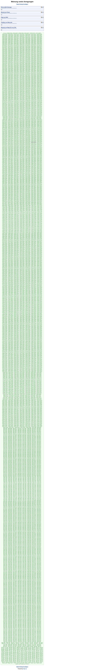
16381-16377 (22, 250)
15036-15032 (39, 287)
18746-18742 (39, 184)
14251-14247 (16, 309)
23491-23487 (16, 52)
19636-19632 (22, 159)
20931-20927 (22, 123)
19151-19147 (16, 173)
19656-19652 (39, 158)
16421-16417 (16, 249)
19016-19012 (10, 177)
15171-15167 (4, 284)
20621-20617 (16, 132)
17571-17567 (22, 217)
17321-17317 (27, 223)
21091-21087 (38, 118)
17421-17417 (33, 221)
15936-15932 (10, 262)
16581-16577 (33, 244)
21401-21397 (4, 111)
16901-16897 (27, 235)
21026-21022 (33, 120)
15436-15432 (22, 276)
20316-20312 (4, 141)
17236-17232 (4, 226)
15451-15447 (4, 276)
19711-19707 (16, 157)
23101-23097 (21, 63)
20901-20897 (16, 124)
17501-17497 (22, 219)
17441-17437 (10, 221)
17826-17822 (10, 210)
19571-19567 (16, 161)
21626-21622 (27, 104)
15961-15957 (22, 261)
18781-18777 (39, 183)
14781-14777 (10, 295)
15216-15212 (33, 282)
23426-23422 (10, 54)
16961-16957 (39, 233)
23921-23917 (4, 40)
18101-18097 (16, 202)
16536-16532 (4, 246)
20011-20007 (33, 149)
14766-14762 (27, 295)
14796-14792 (33, 294)
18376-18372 (22, 194)
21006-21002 (16, 121)
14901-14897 (33, 291)
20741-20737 (39, 128)
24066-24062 (39, 36)
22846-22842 (33, 70)
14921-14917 (10, 291)
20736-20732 (4, 129)
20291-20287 (33, 141)
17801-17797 (39, 210)
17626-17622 (39, 215)
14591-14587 (27, 299)
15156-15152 (22, 284)
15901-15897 (10, 263)
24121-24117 (16, 35)
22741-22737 (33, 73)
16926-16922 (39, 234)
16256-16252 (4, 254)
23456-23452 (16, 53)
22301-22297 (16, 85)
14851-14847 (10, 293)
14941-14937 (27, 290)
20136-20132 (10, 146)
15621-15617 (10, 271)
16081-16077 (4, 259)
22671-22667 (33, 75)
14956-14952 (10, 290)
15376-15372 (10, 278)
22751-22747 (22, 73)
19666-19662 (27, 158)
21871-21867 (27, 97)
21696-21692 (27, 102)
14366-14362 (4, 306)
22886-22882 (27, 69)
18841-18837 (10, 182)
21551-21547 (33, 106)
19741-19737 (22, 156)
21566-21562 (16, 106)
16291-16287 (4, 253)
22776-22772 (33, 72)
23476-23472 (33, 52)
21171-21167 (27, 116)
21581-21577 (39, 105)
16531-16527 (10, 246)
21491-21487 (22, 108)
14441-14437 (39, 303)
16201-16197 (27, 255)
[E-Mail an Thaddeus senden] (42, 22)
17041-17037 (27, 231)
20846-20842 (39, 125)
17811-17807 (27, 210)
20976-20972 (10, 122)
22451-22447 (4, 81)
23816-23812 (4, 43)
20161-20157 (22, 145)
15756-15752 (16, 267)
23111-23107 (10, 63)
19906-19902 (33, 151)
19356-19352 (22, 167)
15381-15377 (4, 278)
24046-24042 (22, 37)
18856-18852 (33, 181)
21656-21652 (33, 103)
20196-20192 (22, 144)
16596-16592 (16, 244)
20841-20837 (4, 126)
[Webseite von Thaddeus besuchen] (41, 22)
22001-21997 (39, 93)
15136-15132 (5, 285)
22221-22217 (27, 87)
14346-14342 (27, 306)
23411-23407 (27, 54)
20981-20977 (4, 122)
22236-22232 (10, 87)
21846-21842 (16, 98)
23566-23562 (10, 50)
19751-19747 (10, 156)
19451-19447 (33, 164)
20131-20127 (16, 146)
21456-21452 (22, 109)
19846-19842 (22, 153)
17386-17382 (33, 222)
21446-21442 (33, 109)
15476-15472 (16, 275)
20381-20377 (10, 139)
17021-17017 (10, 232)
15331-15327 (22, 279)
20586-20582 (16, 133)
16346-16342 (22, 251)
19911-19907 (27, 151)
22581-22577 (16, 77)
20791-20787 (22, 127)
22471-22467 (22, 80)
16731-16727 (22, 240)
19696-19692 (33, 157)
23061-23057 (27, 64)
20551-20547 (16, 134)
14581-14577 (39, 299)
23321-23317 (10, 57)
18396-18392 (39, 193)
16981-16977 (16, 233)
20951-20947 (39, 122)
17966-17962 (10, 206)
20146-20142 (39, 145)
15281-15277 (39, 280)
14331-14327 (4, 307)
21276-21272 (27, 113)
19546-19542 (4, 162)
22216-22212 (33, 87)
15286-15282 (33, 280)
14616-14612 (39, 298)
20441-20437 (22, 137)
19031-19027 (33, 176)
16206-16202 (22, 255)
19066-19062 (33, 175)
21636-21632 (16, 104)
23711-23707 (4, 46)
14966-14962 (39, 289)
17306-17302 (4, 224)
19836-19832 (33, 153)
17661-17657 (39, 214)
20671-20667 (39, 130)
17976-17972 (39, 205)
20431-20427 (33, 137)
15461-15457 (33, 275)
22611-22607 (22, 76)
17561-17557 (33, 217)
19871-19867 (33, 152)
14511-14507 (39, 301)
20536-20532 (33, 134)
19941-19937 (33, 150)
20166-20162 (16, 145)
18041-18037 (4, 204)
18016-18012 (33, 204)
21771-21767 (22, 100)
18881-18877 (4, 181)
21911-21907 (22, 96)
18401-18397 (33, 193)
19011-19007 (16, 177)
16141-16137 (16, 257)
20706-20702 (39, 129)
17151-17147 (22, 228)
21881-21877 (16, 97)
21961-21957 (4, 95)
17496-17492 (27, 219)
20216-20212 (39, 143)
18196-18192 (27, 199)
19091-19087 (4, 175)
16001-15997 (16, 260)
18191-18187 (33, 199)
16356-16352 (10, 251)
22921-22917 (27, 68)
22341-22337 (10, 84)
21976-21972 (27, 94)
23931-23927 (33, 39)
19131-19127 (39, 173)
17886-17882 (22, 208)
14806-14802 (22, 294)
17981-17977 (33, 205)
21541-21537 (4, 107)
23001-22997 (16, 66)
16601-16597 (10, 244)
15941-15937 (4, 262)
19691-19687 (39, 157)
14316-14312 (22, 307)
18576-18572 (33, 188)
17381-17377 (39, 222)
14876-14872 (22, 292)
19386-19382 (27, 166)
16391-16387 (10, 250)
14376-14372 (33, 305)
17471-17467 (16, 220)
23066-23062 (22, 64)
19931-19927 (4, 151)
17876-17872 (33, 208)
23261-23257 (39, 58)
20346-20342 (10, 140)
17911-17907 (33, 207)
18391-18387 (4, 194)
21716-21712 (4, 102)
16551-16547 (27, 245)
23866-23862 (27, 41)
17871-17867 (39, 208)
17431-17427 (22, 221)
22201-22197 (10, 88)
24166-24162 (4, 34)
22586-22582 (10, 77)
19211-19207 (27, 171)
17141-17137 (33, 228)
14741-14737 (16, 296)
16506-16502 (39, 246)
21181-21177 (16, 116)
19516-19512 (39, 162)
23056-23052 (33, 64)
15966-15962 (16, 261)
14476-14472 (39, 302)
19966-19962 (4, 150)
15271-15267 (10, 281)
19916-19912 (22, 151)
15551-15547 (10, 273)
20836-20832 (10, 126)
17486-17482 (39, 219)
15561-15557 (39, 272)
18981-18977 (10, 178)
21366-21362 (4, 112)
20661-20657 (10, 131)
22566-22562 (33, 77)
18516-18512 (22, 190)
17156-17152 (16, 228)
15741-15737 (33, 267)
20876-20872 (4, 125)
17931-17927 (10, 207)
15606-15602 (27, 271)
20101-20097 (10, 147)
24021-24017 (10, 38)
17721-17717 (10, 213)
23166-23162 (27, 61)
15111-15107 (33, 285)
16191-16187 (39, 255)
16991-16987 (4, 233)
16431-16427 (4, 249)
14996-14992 (4, 289)
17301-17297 (10, 224)
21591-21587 (27, 105)
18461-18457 (4, 192)
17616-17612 (10, 216)
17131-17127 (5, 229)
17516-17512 (4, 219)
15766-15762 (4, 267)
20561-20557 (4, 134)
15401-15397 (22, 277)
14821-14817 (4, 294)
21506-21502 (4, 108)
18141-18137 (10, 201)
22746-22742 (27, 73)
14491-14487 (22, 302)
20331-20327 (27, 140)
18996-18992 (33, 177)
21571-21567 (10, 106)
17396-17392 (22, 222)
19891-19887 (10, 152)
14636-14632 (16, 298)
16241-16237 (22, 254)
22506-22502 (22, 79)
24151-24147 (22, 34)
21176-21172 (22, 116)
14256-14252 (10, 309)
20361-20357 (33, 139)
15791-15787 (16, 266)
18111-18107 (4, 202)
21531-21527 (16, 107)
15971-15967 (10, 261)
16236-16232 (27, 254)
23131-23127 (27, 62)
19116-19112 (16, 174)
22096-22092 (10, 91)
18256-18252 (39, 197)
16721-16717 (33, 240)
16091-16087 (33, 258)
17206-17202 (39, 226)
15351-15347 (39, 278)
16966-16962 (33, 233)
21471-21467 (4, 109)
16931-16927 (33, 234)
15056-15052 (16, 287)
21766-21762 (27, 100)
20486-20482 (10, 136)
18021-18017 (27, 204)
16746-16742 (4, 240)
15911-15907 (39, 262)
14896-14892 (39, 291)
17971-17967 (4, 206)
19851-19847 (16, 153)
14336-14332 (39, 306)
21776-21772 (16, 100)
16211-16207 (16, 255)
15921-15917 (27, 262)
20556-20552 (10, 134)
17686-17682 (10, 214)
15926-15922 (22, 262)
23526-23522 (16, 51)
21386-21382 (22, 111)
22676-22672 (27, 75)
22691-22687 (10, 75)
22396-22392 (27, 82)
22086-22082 (22, 91)
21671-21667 (16, 103)
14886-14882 (10, 292)
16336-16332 (33, 251)
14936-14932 (33, 290)
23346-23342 (22, 56)
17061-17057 (4, 231)
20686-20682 (22, 130)
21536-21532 (10, 107)
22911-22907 (39, 68)
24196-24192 (9, 33)
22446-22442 (10, 81)
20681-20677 (27, 130)
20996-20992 (27, 121)
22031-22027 (4, 93)
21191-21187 (5, 116)
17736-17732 (33, 212)
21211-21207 (22, 115)
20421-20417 (4, 138)
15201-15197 (10, 283)
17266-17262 (10, 225)
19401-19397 (10, 166)
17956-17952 (22, 206)
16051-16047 (39, 259)
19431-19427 (16, 165)
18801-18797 (16, 183)
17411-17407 (4, 222)
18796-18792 (22, 183)
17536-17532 (22, 218)
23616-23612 (33, 48)
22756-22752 (16, 73)
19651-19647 (4, 159)
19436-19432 (10, 165)
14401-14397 (4, 305)
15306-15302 (10, 280)
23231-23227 (33, 59)
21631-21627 (22, 104)
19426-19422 (22, 165)
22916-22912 (33, 68)
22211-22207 (39, 87)
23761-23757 (27, 44)
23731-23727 (22, 45)
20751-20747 (27, 128)
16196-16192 (33, 255)
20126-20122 (22, 146)
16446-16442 (27, 248)
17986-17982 (27, 205)
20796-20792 (16, 127)
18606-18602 (39, 187)
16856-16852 (39, 236)
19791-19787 (4, 155)
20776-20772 (39, 127)
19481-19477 (39, 163)
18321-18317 (4, 196)
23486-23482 (22, 52)
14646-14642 (4, 298)
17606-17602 (22, 216)
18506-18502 (33, 190)
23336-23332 (33, 56)
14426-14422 (16, 304)
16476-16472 (33, 247)
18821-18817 (33, 182)
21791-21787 (39, 99)
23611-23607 (39, 48)
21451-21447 (27, 109)
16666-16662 (16, 242)
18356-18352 (4, 195)
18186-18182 (39, 199)
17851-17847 (22, 209)
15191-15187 (22, 283)
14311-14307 (27, 307)
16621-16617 (27, 243)
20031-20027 (10, 149)
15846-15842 (33, 264)
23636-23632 (10, 48)
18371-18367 (27, 194)
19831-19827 (39, 153)
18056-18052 (27, 203)
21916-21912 (16, 96)
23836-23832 (22, 42)
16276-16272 (22, 253)
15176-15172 (39, 283)
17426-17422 (27, 221)
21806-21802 (22, 99)
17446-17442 (4, 221)
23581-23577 (33, 49)
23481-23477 (27, 52)
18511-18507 (27, 190)
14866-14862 (33, 292)
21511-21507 (39, 107)
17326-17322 (22, 223)
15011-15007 (27, 288)
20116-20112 (33, 146)
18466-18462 (39, 191)
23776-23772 (10, 44)
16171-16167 (22, 256)
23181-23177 (10, 61)
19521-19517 (33, 162)
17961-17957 (16, 206)
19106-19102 (27, 174)
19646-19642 (10, 159)
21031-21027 (27, 120)
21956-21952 (10, 95)
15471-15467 (22, 275)
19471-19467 (10, 164)
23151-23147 (4, 62)
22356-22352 (33, 83)
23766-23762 (22, 44)
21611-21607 (4, 105)
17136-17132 (39, 228)
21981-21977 (22, 94)
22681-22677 (22, 75)
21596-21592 (22, 105)
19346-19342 (33, 167)
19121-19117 (10, 174)
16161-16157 (33, 256)
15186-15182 (27, 283)
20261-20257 (27, 142)
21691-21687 (33, 102)
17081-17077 (22, 230)
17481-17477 (4, 220)
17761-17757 (4, 212)
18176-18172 (10, 200)
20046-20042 (33, 148)
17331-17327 (16, 223)
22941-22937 (4, 68)
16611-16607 (39, 243)
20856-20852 (27, 125)
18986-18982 (4, 178)
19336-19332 (4, 168)
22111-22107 (33, 90)
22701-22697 (39, 74)
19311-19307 (33, 168)
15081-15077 (27, 286)
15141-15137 (39, 284)
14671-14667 (16, 297)
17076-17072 (27, 230)
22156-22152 (22, 89)
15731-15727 (4, 268)
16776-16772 (10, 239)
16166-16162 (27, 256)
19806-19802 (27, 154)
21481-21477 (33, 108)
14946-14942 (22, 290)
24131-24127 (5, 35)
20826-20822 (22, 126)
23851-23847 (4, 42)
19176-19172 (27, 172)
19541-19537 (10, 162)
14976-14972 (27, 289)
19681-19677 (10, 158)
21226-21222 (4, 115)
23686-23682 (33, 46)
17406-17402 (10, 222)
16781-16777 (4, 239)
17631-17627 (33, 215)
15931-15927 (16, 262)
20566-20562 (39, 133)
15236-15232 (10, 282)
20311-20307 (10, 141)
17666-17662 (33, 214)
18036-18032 (10, 204)
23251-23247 (10, 59)
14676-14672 (10, 297)
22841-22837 (39, 70)
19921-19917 (16, 151)
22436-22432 (22, 81)
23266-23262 (33, 58)
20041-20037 (39, 148)
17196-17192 (10, 227)
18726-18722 (22, 185)
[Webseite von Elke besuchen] (41, 7)
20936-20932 (16, 123)
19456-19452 (27, 164)
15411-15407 (10, 277)
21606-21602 (10, 105)
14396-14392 (10, 305)
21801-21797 (27, 99)
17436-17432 (16, 221)
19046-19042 (16, 176)
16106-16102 (16, 258)
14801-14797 (27, 294)
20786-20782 (27, 127)
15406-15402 (16, 277)
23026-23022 (27, 65)
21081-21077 (10, 119)
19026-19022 (39, 176)
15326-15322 (27, 279)
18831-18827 (22, 182)
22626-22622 (4, 76)
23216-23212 (10, 60)
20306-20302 (16, 141)
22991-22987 (27, 66)
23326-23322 (4, 57)
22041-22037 (33, 92)
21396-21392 (10, 111)
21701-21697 (22, 102)
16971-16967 (27, 233)
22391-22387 (33, 82)
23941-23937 (22, 39)
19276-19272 (33, 169)
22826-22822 (16, 71)
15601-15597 (33, 271)
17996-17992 (16, 205)
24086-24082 (16, 36)
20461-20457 (39, 136)
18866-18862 (22, 181)
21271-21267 (33, 113)
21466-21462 (10, 109)
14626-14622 (27, 298)
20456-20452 (4, 137)
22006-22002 (33, 93)
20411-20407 (16, 138)
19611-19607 (10, 160)
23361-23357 (4, 56)
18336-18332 (27, 195)
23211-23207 (16, 60)
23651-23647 (33, 47)
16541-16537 (39, 245)
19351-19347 (27, 167)
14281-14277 (22, 308)
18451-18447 (16, 192)
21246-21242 (22, 114)
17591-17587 (39, 216)
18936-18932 (22, 179)
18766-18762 (16, 184)
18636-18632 (4, 187)
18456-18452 (10, 192)
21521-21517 (27, 107)
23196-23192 (33, 60)
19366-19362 (10, 167)
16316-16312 (16, 252)
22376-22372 (10, 83)
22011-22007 (27, 93)
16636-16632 (10, 243)
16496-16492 (10, 247)
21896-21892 (39, 96)
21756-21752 (39, 100)
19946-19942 (27, 150)
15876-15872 (39, 263)
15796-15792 (10, 266)
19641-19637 (16, 159)
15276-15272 (4, 281)
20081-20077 (33, 147)
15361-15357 (27, 278)
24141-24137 (33, 34)
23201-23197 (27, 60)
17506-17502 (16, 219)
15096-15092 (10, 286)
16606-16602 (4, 244)
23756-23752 (33, 44)
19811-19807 (22, 154)
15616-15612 (16, 271)
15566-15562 (33, 272)
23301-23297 (33, 57)
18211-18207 (10, 199)
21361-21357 (10, 112)
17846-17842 (27, 209)
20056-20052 (22, 148)
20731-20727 (10, 129)
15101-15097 (4, 286)
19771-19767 (27, 155)
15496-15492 (33, 274)
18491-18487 (10, 191)
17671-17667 (27, 214)
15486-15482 (4, 275)
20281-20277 (4, 142)
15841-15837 (39, 264)
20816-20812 (33, 126)
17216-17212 (27, 226)
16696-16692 (22, 241)
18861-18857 (27, 181)
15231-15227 (16, 282)
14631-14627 (22, 298)
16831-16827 (27, 237)
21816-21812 (10, 99)
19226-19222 (10, 171)
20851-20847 (33, 125)
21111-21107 (16, 118)
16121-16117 (39, 257)
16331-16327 (39, 251)
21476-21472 (39, 108)
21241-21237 (27, 114)
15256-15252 (27, 281)
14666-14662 (22, 297)
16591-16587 (22, 244)
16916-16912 (10, 235)
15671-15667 (33, 269)
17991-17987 (22, 205)
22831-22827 (10, 71)
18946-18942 (10, 179)
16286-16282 (10, 253)
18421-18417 (10, 193)
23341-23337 (27, 56)
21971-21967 (33, 94)
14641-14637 (10, 298)
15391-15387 (33, 277)
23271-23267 (27, 58)
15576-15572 (22, 272)
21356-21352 (16, 112)
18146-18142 (4, 201)
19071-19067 (27, 175)
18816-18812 (39, 182)
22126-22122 (16, 90)
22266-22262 (16, 86)
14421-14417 (22, 304)
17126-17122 (10, 229)
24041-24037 (27, 37)
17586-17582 (4, 217)
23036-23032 (16, 65)
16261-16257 (39, 253)
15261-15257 (22, 281)
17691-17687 (4, 214)
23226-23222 (39, 59)
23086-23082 (39, 63)
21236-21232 (33, 114)
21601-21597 (16, 105)
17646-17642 (16, 215)
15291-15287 (27, 280)
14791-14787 (39, 294)
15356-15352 (33, 278)
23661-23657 (22, 47)
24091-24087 (10, 36)
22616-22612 (16, 76)
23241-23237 (22, 59)
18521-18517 (16, 190)
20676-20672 (33, 130)
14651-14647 (39, 297)
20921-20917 (33, 123)
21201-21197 (33, 115)
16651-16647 (33, 242)
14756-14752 (39, 295)
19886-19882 (16, 152)
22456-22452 (39, 80)
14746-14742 (10, 296)
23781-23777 (4, 44)
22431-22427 (27, 81)
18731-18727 (16, 185)
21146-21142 (16, 117)
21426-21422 (16, 110)
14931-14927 (39, 290)
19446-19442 (39, 164)
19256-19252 (16, 170)
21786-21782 (4, 100)
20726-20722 (16, 129)
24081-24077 (22, 36)
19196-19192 (4, 172)
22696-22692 (4, 75)
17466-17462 (22, 220)
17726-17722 (4, 213)
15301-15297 (16, 280)
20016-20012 (27, 149)
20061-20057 (16, 148)
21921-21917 (10, 96)
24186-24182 (21, 33)
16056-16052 (33, 259)
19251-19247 (22, 170)
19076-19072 (22, 175)
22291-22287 (27, 85)
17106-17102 (33, 229)
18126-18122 (28, 201)
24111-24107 (27, 35)
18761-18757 (22, 184)
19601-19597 (22, 160)
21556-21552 (27, 106)
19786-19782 (10, 155)
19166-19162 (39, 172)
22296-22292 (22, 85)
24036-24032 (33, 37)
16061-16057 (27, 259)
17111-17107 (27, 229)
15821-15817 (22, 265)
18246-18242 (10, 198)
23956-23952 (4, 39)
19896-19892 (4, 152)
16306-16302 (27, 252)
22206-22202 (4, 88)
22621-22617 (10, 76)
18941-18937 (16, 179)
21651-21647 (39, 103)
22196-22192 (16, 88)
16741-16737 (10, 240)
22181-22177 (33, 88)
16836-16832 (22, 237)
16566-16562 (10, 245)
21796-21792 (33, 99)
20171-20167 (10, 145)
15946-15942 (39, 261)
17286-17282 (27, 224)
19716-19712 (10, 157)
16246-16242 (16, 254)
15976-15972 (4, 261)
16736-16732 (16, 240)
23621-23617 (27, 48)
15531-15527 (33, 273)
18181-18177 (4, 200)
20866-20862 (16, 125)
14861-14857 (39, 292)
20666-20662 (4, 131)
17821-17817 (16, 210)
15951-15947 (33, 261)
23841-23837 (16, 42)
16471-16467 (39, 247)
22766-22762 (4, 73)
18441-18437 (27, 192)
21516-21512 (33, 107)
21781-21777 (10, 100)
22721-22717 (16, 74)
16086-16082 (39, 258)
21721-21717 (39, 101)
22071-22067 (39, 91)
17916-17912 (27, 207)
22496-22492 (33, 79)
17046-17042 (22, 231)
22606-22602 (27, 76)
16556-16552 (22, 245)
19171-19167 (33, 172)
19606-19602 (16, 160)
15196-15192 (16, 283)
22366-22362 (22, 83)
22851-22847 (27, 70)
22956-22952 (27, 67)
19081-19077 (16, 175)
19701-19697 (27, 157)
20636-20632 (39, 131)
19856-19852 (10, 153)
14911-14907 (22, 291)
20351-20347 (4, 140)
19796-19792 (39, 154)
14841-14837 (22, 293)
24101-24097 (39, 35)
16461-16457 (10, 248)
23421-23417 (16, 54)
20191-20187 (27, 144)
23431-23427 (4, 54)
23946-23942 (16, 39)
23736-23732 (16, 45)
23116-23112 (4, 63)
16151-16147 (4, 257)
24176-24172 (32, 33)
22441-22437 (16, 81)
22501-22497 (27, 79)
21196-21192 (39, 115)
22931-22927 (16, 68)
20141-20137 (5, 146)
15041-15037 (33, 287)
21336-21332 (39, 112)
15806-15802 (39, 265)
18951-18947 (4, 179)
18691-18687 (22, 186)
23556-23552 (22, 50)
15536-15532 (27, 273)
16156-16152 (39, 256)
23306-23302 (27, 57)
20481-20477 (16, 136)
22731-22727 (4, 74)
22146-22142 (33, 89)
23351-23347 (16, 56)
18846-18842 (4, 182)
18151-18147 (39, 200)
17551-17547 (4, 218)
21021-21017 (39, 120)
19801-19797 (33, 154)
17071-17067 (33, 230)
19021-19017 (4, 177)
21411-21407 (33, 110)
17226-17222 (16, 226)
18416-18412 (16, 193)
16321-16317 (10, 252)
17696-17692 (39, 213)
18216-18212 (4, 199)
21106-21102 (21, 118)
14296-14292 (4, 308)
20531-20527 (39, 134)
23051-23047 (39, 64)
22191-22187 (22, 88)
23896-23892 (33, 40)
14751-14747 (4, 296)
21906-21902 (27, 96)
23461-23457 (10, 53)
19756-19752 (4, 156)
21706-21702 (16, 102)
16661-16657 (22, 242)
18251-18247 (4, 198)
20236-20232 (16, 143)
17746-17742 (22, 212)
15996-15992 (22, 260)
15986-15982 (33, 260)
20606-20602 (33, 132)
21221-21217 (10, 115)
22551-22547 (10, 78)
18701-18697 (10, 186)
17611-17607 (16, 216)
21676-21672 (10, 103)
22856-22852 (22, 70)
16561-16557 (16, 245)
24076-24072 (27, 36)
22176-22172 (39, 88)
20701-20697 (4, 130)
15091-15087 (16, 286)
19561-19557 (27, 161)
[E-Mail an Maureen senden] (42, 12)
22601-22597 (33, 76)
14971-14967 (33, 289)
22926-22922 (22, 68)
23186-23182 (4, 61)
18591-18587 (16, 188)
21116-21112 (10, 118)
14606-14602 (10, 299)
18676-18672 (39, 186)
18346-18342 (16, 195)
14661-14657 (27, 297)
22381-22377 (4, 83)
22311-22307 (4, 85)
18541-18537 (33, 189)
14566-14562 (16, 300)
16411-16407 (27, 249)
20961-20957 (27, 122)
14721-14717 (39, 296)
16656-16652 (27, 242)
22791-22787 (16, 72)
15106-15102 (39, 285)
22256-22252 (27, 86)
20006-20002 (39, 149)
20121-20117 (28, 146)
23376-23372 (27, 55)
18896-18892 (27, 180)
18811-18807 (4, 183)
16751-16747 (39, 239)
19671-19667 (22, 158)
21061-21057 (33, 119)
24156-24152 (16, 34)
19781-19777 (16, 155)
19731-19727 (33, 156)
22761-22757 (10, 73)
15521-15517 (4, 274)
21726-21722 (33, 101)
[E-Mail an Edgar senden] (42, 17)
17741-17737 (27, 212)
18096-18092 (22, 202)
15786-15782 (22, 266)
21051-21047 (4, 120)
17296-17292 (16, 224)
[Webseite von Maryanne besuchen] (41, 27)
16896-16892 (33, 235)
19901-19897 (39, 151)
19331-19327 (10, 168)
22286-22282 (33, 85)
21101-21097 (27, 118)
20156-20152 (27, 145)
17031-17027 (39, 231)
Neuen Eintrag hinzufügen (22, 4)
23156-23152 (39, 61)
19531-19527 (22, 162)
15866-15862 (10, 264)
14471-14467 (4, 303)
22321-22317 (33, 84)
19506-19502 (10, 163)
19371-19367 (4, 167)
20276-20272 (10, 142)
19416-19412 (33, 165)
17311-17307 (39, 223)
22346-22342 (4, 84)
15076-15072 (33, 286)
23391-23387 (10, 55)
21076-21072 (16, 119)
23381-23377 (22, 55)
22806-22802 (39, 71)
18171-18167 (16, 200)
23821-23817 (39, 42)
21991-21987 (10, 94)
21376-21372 (33, 111)
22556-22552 (4, 78)
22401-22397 (22, 82)
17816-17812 (22, 210)
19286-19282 (22, 169)
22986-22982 (33, 66)
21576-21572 (4, 106)
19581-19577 (4, 161)
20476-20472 (22, 136)
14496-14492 (16, 302)
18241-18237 (16, 198)
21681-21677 (4, 103)
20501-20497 (33, 135)
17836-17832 (39, 209)
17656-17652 (4, 215)
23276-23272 (22, 58)
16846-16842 (10, 237)
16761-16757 (27, 239)
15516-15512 (10, 274)
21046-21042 (10, 120)
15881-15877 (33, 263)
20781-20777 (33, 127)
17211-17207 (33, 226)
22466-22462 (27, 80)
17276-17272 (39, 224)
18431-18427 (39, 192)
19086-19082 (10, 175)
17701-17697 (33, 213)
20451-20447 (10, 137)
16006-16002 (10, 260)
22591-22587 (4, 77)
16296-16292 (39, 252)
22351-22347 (39, 83)
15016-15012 (22, 288)
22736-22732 (39, 73)
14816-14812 (10, 294)
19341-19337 (39, 167)
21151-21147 (10, 117)
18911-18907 (10, 180)
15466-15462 (27, 275)
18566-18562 (4, 189)
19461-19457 (22, 164)
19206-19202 (33, 171)
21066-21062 (27, 119)
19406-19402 (4, 166)
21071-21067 (22, 119)
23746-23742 (4, 45)
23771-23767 (16, 44)
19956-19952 (16, 150)
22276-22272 (4, 86)
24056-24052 (10, 37)
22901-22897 (10, 69)
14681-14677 (4, 297)
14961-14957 (4, 290)
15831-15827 (10, 265)
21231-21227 (39, 114)
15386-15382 (39, 277)
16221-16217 (4, 255)
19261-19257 (10, 170)
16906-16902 (22, 235)
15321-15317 (33, 279)
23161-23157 (33, 61)
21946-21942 (22, 95)
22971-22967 (10, 67)
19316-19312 (27, 168)
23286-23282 (10, 58)
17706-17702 (27, 213)
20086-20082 (27, 147)
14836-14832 (27, 293)
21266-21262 (39, 113)
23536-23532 (4, 51)
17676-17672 (22, 214)
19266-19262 (4, 170)
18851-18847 (39, 181)
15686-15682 (16, 269)
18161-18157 (27, 200)
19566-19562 (22, 161)
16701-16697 (16, 241)
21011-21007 (10, 121)
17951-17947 (27, 206)
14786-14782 (4, 295)
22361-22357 (27, 83)
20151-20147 (33, 145)
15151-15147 (27, 284)
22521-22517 (4, 79)
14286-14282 (16, 308)
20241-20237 (10, 143)
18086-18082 (33, 202)
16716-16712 (39, 240)
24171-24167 (38, 33)
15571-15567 (27, 272)
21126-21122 (38, 117)
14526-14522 (22, 301)
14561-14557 (22, 300)
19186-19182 (16, 172)
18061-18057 (22, 203)
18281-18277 (10, 197)
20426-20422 (39, 137)
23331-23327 (39, 56)
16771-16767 (16, 239)
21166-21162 (33, 116)
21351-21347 (22, 112)
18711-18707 (39, 185)
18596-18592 (10, 188)
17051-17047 (16, 231)
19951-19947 (22, 150)
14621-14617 (33, 298)
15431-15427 (27, 276)
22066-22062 (4, 92)
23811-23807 (10, 43)
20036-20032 (4, 149)
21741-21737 (16, 101)
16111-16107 (10, 258)
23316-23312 (16, 57)
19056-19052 (4, 176)
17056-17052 (10, 231)
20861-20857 (22, 125)
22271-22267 (10, 86)
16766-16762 (22, 239)
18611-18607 (33, 187)
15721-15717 (16, 268)
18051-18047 (33, 203)
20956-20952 (33, 122)
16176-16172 (16, 256)
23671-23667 (10, 47)
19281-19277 (27, 169)
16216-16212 (10, 255)
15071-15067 (39, 286)
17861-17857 (10, 209)
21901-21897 (33, 96)
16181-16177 (10, 256)
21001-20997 (22, 121)
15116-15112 (27, 285)
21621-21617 (33, 104)
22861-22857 (16, 70)
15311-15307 (4, 280)
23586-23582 (27, 49)
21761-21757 (33, 100)
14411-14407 (33, 304)
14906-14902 (27, 291)
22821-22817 (22, 71)
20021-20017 (22, 149)
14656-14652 (33, 297)
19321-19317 (22, 168)
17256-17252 (22, 225)
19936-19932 (39, 150)
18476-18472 (27, 191)
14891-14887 (4, 292)
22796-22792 (10, 72)
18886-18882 (39, 180)
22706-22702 (33, 74)
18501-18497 (39, 190)
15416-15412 (4, 277)
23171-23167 (22, 61)
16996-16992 (39, 232)
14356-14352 (16, 306)
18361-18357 (39, 194)
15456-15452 (39, 275)
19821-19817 (10, 154)
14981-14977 (22, 289)
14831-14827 (33, 293)
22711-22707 (27, 74)
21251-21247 (16, 114)
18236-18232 (22, 198)
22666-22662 (39, 75)
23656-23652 (27, 47)
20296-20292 (27, 141)
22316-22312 (39, 84)
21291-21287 (10, 113)
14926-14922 (4, 291)
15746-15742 (27, 267)
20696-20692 (10, 130)
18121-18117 (33, 201)
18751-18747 (33, 184)
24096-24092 (4, 36)
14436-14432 (4, 304)
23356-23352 (10, 56)
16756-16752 (33, 239)
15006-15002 (33, 288)
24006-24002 (27, 38)
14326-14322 (10, 307)
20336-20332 (22, 140)
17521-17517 (39, 218)
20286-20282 (39, 141)
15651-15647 (16, 270)
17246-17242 (33, 225)
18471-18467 (33, 191)
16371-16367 (33, 250)
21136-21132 (27, 117)
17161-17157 (10, 228)
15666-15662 (39, 269)
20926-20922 (27, 123)
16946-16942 (16, 234)
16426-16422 (10, 249)
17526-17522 (33, 218)
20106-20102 (4, 147)
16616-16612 (33, 243)
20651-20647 (22, 131)
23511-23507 (33, 51)
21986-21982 (16, 94)
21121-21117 (5, 118)
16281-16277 (16, 253)
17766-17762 (39, 211)
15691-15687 (10, 269)
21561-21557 (22, 106)
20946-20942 (4, 123)
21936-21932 (33, 95)
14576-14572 (4, 300)
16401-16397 (39, 249)
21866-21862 (33, 97)
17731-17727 (39, 212)
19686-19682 (4, 158)
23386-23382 (16, 55)
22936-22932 (10, 68)
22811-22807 (33, 71)
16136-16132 (22, 257)
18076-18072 (4, 203)
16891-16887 (39, 235)
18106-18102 (10, 202)
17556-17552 (39, 217)
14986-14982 (16, 289)
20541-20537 (27, 134)
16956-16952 (4, 234)
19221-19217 (16, 171)
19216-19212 (22, 171)
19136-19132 (33, 173)
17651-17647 (10, 215)
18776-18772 (4, 184)
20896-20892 (22, 124)
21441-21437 (39, 109)
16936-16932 (27, 234)
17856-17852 (16, 209)
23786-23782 (39, 43)
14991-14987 (10, 289)
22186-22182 (27, 88)
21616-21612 (39, 104)
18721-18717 (27, 185)
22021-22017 (16, 93)
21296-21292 (4, 113)
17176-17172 (33, 227)
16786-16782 (39, 238)
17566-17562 (27, 217)
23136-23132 (22, 62)
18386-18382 (10, 194)
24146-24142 (27, 34)
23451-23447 (22, 53)
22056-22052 (16, 92)
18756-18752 (27, 184)
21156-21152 (5, 117)
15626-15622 (4, 271)
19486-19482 (33, 163)
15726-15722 (10, 268)
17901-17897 (4, 208)
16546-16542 (33, 245)
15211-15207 (39, 282)
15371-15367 (16, 278)
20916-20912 (39, 123)
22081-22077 (27, 91)
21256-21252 (10, 114)
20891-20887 (27, 124)
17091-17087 (10, 230)
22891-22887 (22, 69)
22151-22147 (27, 89)
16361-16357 (4, 251)
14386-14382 (22, 305)
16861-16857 (33, 236)
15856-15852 (22, 264)
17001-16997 (33, 232)
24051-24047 (16, 37)
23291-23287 (4, 58)
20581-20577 (22, 133)
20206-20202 (10, 144)
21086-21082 (4, 119)
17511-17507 (10, 219)
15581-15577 (16, 272)
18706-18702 (4, 186)
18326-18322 (39, 195)
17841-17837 (33, 209)
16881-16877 (10, 236)
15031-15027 (4, 288)
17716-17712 (16, 213)
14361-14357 (10, 306)
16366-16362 (39, 250)
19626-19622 (33, 159)
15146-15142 (33, 284)
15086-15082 (22, 286)
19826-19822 (4, 154)
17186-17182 (22, 227)
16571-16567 (4, 245)
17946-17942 (33, 206)
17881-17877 (27, 208)
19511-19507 (4, 163)
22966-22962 (16, 67)
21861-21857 (39, 97)
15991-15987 (27, 260)
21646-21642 (4, 104)
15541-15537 (22, 273)
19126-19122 (5, 174)
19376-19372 (39, 166)
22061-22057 (10, 92)
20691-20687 (16, 130)
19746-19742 (16, 156)
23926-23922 (39, 39)
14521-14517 (27, 301)
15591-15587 (4, 272)
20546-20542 (22, 134)
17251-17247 (27, 225)
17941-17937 (39, 206)
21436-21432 (4, 110)
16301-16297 (33, 252)
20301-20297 (22, 141)
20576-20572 (27, 133)
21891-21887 (4, 97)
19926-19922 (10, 151)
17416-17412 (39, 221)
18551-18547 (22, 189)
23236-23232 (27, 59)
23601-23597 (10, 49)
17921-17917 (22, 207)
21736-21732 (22, 101)
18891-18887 (33, 180)
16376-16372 (27, 250)
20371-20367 (22, 139)
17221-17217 (22, 226)
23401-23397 (39, 54)
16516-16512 (27, 246)
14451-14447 (27, 303)
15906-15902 (4, 263)
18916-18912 (4, 180)
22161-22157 (16, 89)
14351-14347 (22, 306)
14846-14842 (16, 293)
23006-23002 (10, 66)
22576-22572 (22, 77)
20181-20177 (39, 144)
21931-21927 (39, 95)
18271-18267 (22, 197)
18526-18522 (10, 190)
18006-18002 (4, 205)
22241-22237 (4, 87)
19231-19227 (4, 171)
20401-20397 (27, 138)
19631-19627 (27, 159)
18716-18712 (33, 185)
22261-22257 (22, 86)
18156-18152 (33, 200)
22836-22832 (4, 71)
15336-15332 (16, 279)
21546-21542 (39, 106)
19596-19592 (27, 160)
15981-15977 (39, 260)
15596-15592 (39, 271)
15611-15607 (22, 271)
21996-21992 (4, 94)
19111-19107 (21, 174)
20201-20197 (16, 144)
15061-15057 (10, 287)
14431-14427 (10, 304)
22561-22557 (39, 77)
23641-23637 (4, 48)
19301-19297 (4, 169)
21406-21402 (39, 110)
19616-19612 (4, 160)
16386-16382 (16, 250)
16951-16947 (10, 234)
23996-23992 (39, 38)
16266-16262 (33, 253)
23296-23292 (39, 57)
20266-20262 (22, 142)
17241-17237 (39, 225)
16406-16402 (33, 249)
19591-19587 (33, 160)
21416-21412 (27, 110)
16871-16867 (22, 236)
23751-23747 (39, 44)
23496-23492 (10, 52)
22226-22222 (22, 87)
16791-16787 (33, 238)
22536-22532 (27, 78)
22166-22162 (10, 89)
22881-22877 (33, 69)
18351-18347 (10, 195)
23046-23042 (4, 65)
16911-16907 (16, 235)
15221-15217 (27, 282)
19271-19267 (39, 169)
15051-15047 (22, 287)
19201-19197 (39, 171)
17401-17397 (16, 222)
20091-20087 (22, 147)
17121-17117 (16, 229)
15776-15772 (33, 266)
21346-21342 (27, 112)
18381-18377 (16, 194)
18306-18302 (22, 196)
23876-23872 (16, 41)
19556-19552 (33, 161)
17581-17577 (10, 217)
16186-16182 (4, 256)
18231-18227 (27, 198)
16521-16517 (22, 246)
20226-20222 (27, 143)
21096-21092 (33, 118)
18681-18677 (33, 186)
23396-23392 (4, 55)
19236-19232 (39, 170)
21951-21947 (16, 95)
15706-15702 (33, 268)
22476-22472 (16, 80)
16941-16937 (22, 234)
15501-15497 (27, 274)
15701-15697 (39, 268)
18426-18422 (4, 193)
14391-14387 (16, 305)
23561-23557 (16, 50)
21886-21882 (10, 97)
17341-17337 (4, 223)
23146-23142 (10, 62)
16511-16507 (33, 246)
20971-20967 (16, 122)
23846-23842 (10, 42)
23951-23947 (10, 39)
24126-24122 (10, 35)
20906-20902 (10, 124)
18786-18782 (33, 183)
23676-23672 (4, 47)
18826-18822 (27, 182)
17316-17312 (33, 223)
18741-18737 (4, 185)
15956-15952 (27, 261)
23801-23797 (22, 43)
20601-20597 (39, 132)
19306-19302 (39, 168)
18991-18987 (39, 177)
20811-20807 (39, 126)
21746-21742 (10, 101)
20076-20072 (39, 147)
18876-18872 (10, 181)
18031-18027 (16, 204)
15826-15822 (16, 265)
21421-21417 (22, 110)
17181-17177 (27, 227)
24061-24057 (4, 37)
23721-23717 (33, 45)
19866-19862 (39, 152)
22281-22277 (39, 85)
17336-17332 (10, 223)
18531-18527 (4, 190)
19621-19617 (39, 159)
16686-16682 (33, 241)
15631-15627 (39, 270)
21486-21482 (27, 108)
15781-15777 (27, 266)
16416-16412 (22, 249)
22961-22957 (22, 67)
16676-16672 (4, 242)
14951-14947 (16, 290)
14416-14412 (27, 304)
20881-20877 (39, 124)
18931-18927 (27, 179)
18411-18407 (22, 193)
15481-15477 (10, 275)
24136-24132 (39, 34)
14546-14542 (39, 300)
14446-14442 (33, 303)
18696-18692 (16, 186)
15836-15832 (4, 265)
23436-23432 (39, 53)
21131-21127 (33, 117)
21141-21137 (22, 117)
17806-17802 (33, 210)
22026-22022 (10, 93)
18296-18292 (33, 196)
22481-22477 (10, 80)
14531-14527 (16, 301)
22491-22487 (39, 79)
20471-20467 (27, 136)
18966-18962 (27, 178)
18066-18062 (16, 203)
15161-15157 (16, 284)
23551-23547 (27, 50)
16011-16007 (4, 260)
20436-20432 (27, 137)
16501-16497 (4, 247)
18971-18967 (22, 178)
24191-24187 (15, 33)
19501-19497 (16, 163)
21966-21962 (39, 94)
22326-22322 (27, 84)
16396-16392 (4, 250)
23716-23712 (39, 45)
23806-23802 (16, 43)
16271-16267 (27, 253)
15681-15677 (22, 269)
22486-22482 (4, 80)
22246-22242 (39, 86)
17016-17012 (16, 232)
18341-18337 (22, 195)
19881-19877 (22, 152)
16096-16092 (27, 258)
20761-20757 (16, 128)
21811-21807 (16, 99)
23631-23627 (16, 48)
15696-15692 (4, 269)
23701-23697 (16, 46)
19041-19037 (22, 176)
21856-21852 (4, 98)
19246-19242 (27, 170)
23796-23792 (27, 43)
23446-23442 (27, 53)
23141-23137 (16, 62)
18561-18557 (10, 189)
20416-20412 (10, 138)
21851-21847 (10, 98)
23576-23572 (39, 49)
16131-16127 (27, 257)
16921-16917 (4, 235)
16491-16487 (16, 247)
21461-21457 (16, 109)
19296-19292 (10, 169)
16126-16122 (33, 257)
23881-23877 (10, 41)
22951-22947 (33, 67)
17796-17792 (4, 211)
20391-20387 (39, 138)
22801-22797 (4, 72)
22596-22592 (39, 76)
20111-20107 (39, 146)
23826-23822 (33, 42)
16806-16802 (16, 238)
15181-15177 (33, 283)
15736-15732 (39, 267)
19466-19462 (16, 164)
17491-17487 (33, 219)
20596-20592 (4, 133)
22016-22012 (22, 93)
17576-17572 (16, 217)
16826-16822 (33, 237)
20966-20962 (22, 122)
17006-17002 (27, 232)
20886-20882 (33, 124)
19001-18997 (27, 177)
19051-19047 (10, 176)
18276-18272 (16, 197)
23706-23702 (10, 46)
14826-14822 (39, 293)
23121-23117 (39, 62)
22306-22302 (10, 85)
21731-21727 (27, 101)
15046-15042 (27, 287)
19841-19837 (27, 153)
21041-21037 (16, 120)
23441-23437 (33, 53)
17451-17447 (39, 220)
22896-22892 (16, 69)
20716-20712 (27, 129)
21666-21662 (22, 103)
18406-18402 (27, 193)
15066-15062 (4, 287)
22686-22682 (16, 75)
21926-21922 (4, 96)
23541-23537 (39, 50)
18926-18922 (33, 179)
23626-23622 (22, 48)
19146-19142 (22, 173)
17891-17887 (16, 208)
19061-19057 (39, 175)
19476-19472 (4, 164)
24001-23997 (33, 38)
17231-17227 (10, 226)
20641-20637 (33, 131)
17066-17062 (39, 230)
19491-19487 (27, 163)
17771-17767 (33, 211)
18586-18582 (22, 188)
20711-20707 (33, 129)
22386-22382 (39, 82)
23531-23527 (10, 51)
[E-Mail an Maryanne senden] (42, 27)
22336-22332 (16, 84)
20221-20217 (33, 143)
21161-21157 (38, 116)
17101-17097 (39, 229)
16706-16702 (10, 241)
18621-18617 (22, 187)
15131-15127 (10, 285)
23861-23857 (33, 41)
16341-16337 (27, 251)
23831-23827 (27, 42)
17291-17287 (22, 224)
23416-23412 (22, 54)
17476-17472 (10, 220)
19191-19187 (10, 172)
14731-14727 (27, 296)
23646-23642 (39, 47)
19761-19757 (39, 155)
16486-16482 (22, 247)
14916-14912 (16, 291)
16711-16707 (4, 241)
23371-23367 (33, 55)
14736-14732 (22, 296)
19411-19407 (39, 165)
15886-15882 (27, 263)
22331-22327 (22, 84)
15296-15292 (22, 280)
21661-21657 (27, 103)
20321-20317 (39, 140)
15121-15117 (22, 285)
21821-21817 (4, 99)
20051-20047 (27, 148)
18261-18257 (33, 197)
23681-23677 (39, 46)
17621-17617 (4, 216)
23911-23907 (16, 40)
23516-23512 (27, 51)
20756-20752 (22, 128)
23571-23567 (4, 50)
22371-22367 (16, 83)
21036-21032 (22, 120)
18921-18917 (39, 179)
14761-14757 (33, 295)
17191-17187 (16, 227)
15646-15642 (22, 270)
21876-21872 (22, 97)
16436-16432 (39, 248)
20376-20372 (16, 139)
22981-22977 (39, 66)
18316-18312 (10, 196)
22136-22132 (5, 90)
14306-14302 (33, 307)
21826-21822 (39, 98)
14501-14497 (10, 302)
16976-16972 (22, 233)
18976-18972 (16, 178)
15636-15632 (33, 270)
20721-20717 (22, 129)
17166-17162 (4, 228)
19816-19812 (16, 154)
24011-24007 (22, 38)
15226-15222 (22, 282)
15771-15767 (39, 266)
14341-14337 (33, 306)
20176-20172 (4, 145)
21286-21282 (16, 113)
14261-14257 (4, 309)
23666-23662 (16, 47)
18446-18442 (22, 192)
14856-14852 (4, 293)
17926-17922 (16, 207)
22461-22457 (33, 80)
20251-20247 (39, 142)
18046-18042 (39, 203)
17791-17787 (10, 211)
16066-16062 (22, 259)
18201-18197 (22, 199)
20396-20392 (33, 138)
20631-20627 (4, 132)
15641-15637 (27, 270)
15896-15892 (16, 263)
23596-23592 (16, 49)
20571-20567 (33, 133)
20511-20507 (22, 135)
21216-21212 (16, 115)
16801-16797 (22, 238)
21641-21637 (10, 104)
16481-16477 (27, 247)
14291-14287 (10, 308)
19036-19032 (27, 176)
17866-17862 (4, 209)
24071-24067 (33, 36)
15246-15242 (39, 281)
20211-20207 (4, 144)
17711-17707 (22, 213)
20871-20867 (10, 125)
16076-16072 (10, 259)
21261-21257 (4, 114)
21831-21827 (33, 98)
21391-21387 (16, 111)
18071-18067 (10, 203)
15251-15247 (33, 281)
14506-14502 (4, 302)
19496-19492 (22, 163)
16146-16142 (10, 257)
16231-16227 (33, 254)
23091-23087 (33, 63)
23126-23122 (33, 62)
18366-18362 (33, 194)
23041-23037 (10, 65)
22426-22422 (33, 81)
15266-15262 (16, 281)
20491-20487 (4, 136)
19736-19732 (27, 156)
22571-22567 (27, 77)
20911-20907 (4, 124)
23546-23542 (33, 50)
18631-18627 (10, 187)
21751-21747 (4, 101)
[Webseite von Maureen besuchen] (41, 12)
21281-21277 (22, 113)
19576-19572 (10, 161)
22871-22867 (4, 70)
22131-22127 (10, 90)
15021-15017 (16, 288)
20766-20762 (10, 128)
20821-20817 (27, 126)
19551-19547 (39, 161)
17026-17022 (4, 232)
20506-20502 (27, 135)
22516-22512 (10, 79)
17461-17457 (27, 220)
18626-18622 (16, 187)
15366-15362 (22, 278)
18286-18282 (4, 197)
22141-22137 (39, 89)
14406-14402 (39, 304)
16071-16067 (16, 259)
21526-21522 (22, 107)
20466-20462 (33, 136)
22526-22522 (39, 78)
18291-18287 (39, 196)
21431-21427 (10, 110)
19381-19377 (33, 166)
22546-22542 (16, 78)
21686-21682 (39, 102)
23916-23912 (10, 40)
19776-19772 (22, 155)
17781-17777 (22, 211)
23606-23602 (4, 49)
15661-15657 (4, 270)
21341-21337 (33, 112)
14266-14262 (39, 308)
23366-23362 (39, 55)
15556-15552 (4, 273)
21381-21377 (27, 111)
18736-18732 (10, 185)
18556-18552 (16, 189)
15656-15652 (10, 270)
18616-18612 (27, 187)
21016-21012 (4, 121)
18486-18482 (16, 191)
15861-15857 (16, 264)
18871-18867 (16, 181)
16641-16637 (4, 243)
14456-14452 (22, 303)
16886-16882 (4, 236)
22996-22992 (22, 66)
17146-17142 (27, 228)
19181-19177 (22, 172)
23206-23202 (22, 60)
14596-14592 (22, 299)
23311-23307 (22, 57)
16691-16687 (27, 241)
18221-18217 (39, 198)
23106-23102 (16, 63)
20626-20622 (10, 132)
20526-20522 (4, 135)
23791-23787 (33, 43)
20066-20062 (10, 148)
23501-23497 (4, 52)
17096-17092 (4, 230)
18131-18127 (22, 201)
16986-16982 (10, 233)
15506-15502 (22, 274)
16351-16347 (16, 251)
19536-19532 (16, 162)
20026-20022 (16, 149)
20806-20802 (4, 127)
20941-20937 (10, 123)
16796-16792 (27, 238)
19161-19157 (4, 173)
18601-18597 (4, 188)
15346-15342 (4, 279)
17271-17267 (4, 225)
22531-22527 (33, 78)
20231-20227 (22, 143)
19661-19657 (33, 158)
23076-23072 (10, 64)
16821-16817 (39, 237)
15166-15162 (10, 284)
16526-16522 (16, 246)
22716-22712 (22, 74)
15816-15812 (27, 265)
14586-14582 (33, 299)
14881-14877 (16, 292)
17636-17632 (27, 215)
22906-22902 (4, 69)
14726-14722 (33, 296)
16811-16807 (10, 238)
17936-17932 (4, 207)
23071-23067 (16, 64)
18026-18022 (22, 204)
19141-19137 (27, 173)
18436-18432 (33, 192)
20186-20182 (33, 144)
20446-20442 (16, 137)
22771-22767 (39, 72)
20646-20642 (27, 131)
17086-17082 (16, 230)
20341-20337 (16, 140)
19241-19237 (33, 170)
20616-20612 (22, 132)
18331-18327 (33, 195)
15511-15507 (16, 274)
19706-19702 (22, 157)
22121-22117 (22, 90)
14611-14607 (4, 299)
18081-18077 (39, 202)
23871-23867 (22, 41)
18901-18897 (22, 180)
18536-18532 (39, 189)
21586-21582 (33, 105)
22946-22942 (39, 67)
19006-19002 (22, 177)
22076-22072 (33, 91)
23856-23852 (39, 41)
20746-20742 (33, 128)
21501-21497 (10, 108)
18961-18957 (33, 178)
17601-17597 (27, 216)
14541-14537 (4, 301)
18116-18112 (39, 201)
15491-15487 (39, 274)
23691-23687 (27, 46)
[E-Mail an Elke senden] (42, 7)
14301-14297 (39, 307)
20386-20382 (4, 139)
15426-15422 (33, 276)
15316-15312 (39, 279)
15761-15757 (10, 267)
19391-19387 (22, 166)
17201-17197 (4, 227)
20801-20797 (10, 127)
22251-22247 (33, 86)
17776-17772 (27, 211)
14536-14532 (10, 301)
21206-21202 (27, 115)
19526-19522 (27, 162)
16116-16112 (4, 258)
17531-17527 (27, 218)
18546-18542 (27, 189)
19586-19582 (39, 160)
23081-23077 (4, 64)
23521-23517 (22, 51)
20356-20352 (39, 139)
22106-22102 (39, 90)
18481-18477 (22, 191)
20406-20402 (22, 138)
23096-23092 (27, 63)
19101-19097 (33, 174)
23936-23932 (27, 39)
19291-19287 (16, 169)
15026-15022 (10, 288)
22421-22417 (39, 81)
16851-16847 (4, 237)
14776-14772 (16, 295)
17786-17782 (16, 211)
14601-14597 (16, 299)
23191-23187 (39, 60)
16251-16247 (10, 254)
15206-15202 (4, 283)
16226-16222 (39, 254)
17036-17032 (33, 231)
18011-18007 (39, 204)
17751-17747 (16, 212)
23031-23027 (22, 65)
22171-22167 (4, 89)
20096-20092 (16, 147)
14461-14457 (16, 303)
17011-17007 (22, 232)
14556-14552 (27, 300)
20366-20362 (27, 139)
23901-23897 (27, 40)
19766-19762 (33, 155)
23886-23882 (4, 41)
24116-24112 (22, 35)
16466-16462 (4, 248)
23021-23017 (33, 65)
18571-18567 (39, 188)
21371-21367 (39, 111)
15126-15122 (16, 285)
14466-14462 (10, 303)
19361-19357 (16, 167)
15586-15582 (10, 272)
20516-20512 (16, 135)
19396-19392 (16, 166)
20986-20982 (39, 121)
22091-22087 (16, 91)
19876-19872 (27, 152)
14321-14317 (16, 307)
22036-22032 (39, 92)
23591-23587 (22, 49)
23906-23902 (22, 40)
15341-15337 (10, 279)
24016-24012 (16, 38)
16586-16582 (27, 244)
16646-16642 (39, 242)
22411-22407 (10, 82)
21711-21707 (10, 102)
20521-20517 (10, 135)
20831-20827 (16, 126)
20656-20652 (16, 131)
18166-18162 (22, 200)
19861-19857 (4, 153)
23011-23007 (4, 66)
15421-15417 (39, 276)
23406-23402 (33, 54)
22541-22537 (22, 78)
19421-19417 (27, 165)
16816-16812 (4, 238)
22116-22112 (27, 90)
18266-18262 (27, 197)
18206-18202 (16, 199)
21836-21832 (27, 98)
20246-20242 (4, 143)
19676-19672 (16, 158)
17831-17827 (4, 210)
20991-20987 (33, 121)
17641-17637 (22, 215)
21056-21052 (39, 119)
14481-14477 (33, 302)
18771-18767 (10, 184)
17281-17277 (33, 224)
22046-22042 (27, 92)
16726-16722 (27, 240)
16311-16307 (22, 252)
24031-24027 (39, 37)
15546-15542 (16, 273)
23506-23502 (39, 51)
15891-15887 (22, 263)
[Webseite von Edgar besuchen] (41, 17)
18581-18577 (27, 188)
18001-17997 (10, 205)
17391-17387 (27, 222)
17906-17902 (39, 207)
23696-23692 (22, 46)
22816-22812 (27, 71)
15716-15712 (22, 268)
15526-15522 (39, 273)
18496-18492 (4, 191)
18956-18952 (39, 178)
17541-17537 (16, 218)
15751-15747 (22, 267)
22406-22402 (16, 82)
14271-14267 (33, 308)
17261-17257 (16, 225)
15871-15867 (4, 264)
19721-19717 (4, 157)
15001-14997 (39, 288)
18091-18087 (27, 202)
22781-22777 (27, 72)
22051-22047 (22, 92)
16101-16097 (21, 258)
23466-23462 (4, 53)
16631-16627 (16, 243)
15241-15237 (4, 282)
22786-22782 (22, 72)
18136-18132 (16, 201)
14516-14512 (33, 301)
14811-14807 (16, 294)
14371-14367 (39, 305)
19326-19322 (16, 168)
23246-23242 (16, 59)
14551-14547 (33, 300)
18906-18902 (16, 180)
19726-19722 (39, 156)
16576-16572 (39, 244)
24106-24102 (33, 35)
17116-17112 (22, 229)
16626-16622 (22, 243)
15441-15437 (16, 276)
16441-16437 (33, 248)
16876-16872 (16, 236)
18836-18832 (16, 182)
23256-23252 (4, 59)
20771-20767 (4, 128)
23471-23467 (39, 52)
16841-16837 (16, 237)
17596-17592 (33, 216)
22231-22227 (16, 87)
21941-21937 (27, 95)
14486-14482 (27, 302)
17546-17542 (10, 218)
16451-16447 (22, 248)
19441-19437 (4, 165)
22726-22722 (10, 74)
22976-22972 (4, 67)
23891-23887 (39, 40)
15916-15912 (33, 262)
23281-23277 (16, 58)
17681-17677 (16, 214)
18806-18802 (10, 183)
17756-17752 (10, 212)
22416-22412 (4, 82)
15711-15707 (27, 268)
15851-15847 (27, 264)
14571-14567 (10, 300)
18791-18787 (27, 183)
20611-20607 (27, 132)
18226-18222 (33, 198)
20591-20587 (10, 133)
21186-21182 (10, 116)
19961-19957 (10, 150)
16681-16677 (39, 241)
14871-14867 (27, 292)
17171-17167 (39, 227)
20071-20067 (4, 148)
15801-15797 (4, 266)
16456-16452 (16, 248)
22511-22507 (16, 79)
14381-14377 (27, 305)
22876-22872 (39, 69)
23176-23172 (16, 61)
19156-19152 (10, 173)
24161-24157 (10, 34)
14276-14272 (27, 308)
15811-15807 (33, 265)
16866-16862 (27, 236)
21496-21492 (16, 108)
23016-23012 (39, 65)
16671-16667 (10, 242)
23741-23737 (10, 45)
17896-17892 (10, 208)
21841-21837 (22, 98)
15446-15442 (10, 276)
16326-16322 (4, 252)
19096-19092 (39, 174)
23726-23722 (27, 45)
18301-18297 (27, 196)
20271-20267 (16, 142)
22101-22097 (4, 91)
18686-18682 (27, 186)
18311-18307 (16, 196)
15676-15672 (27, 269)
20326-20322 (33, 140)
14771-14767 (22, 295)
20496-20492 (39, 135)
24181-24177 (26, 33)
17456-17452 (33, 220)
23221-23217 (4, 60)
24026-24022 (4, 38)
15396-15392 (27, 277)
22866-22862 (10, 70)
